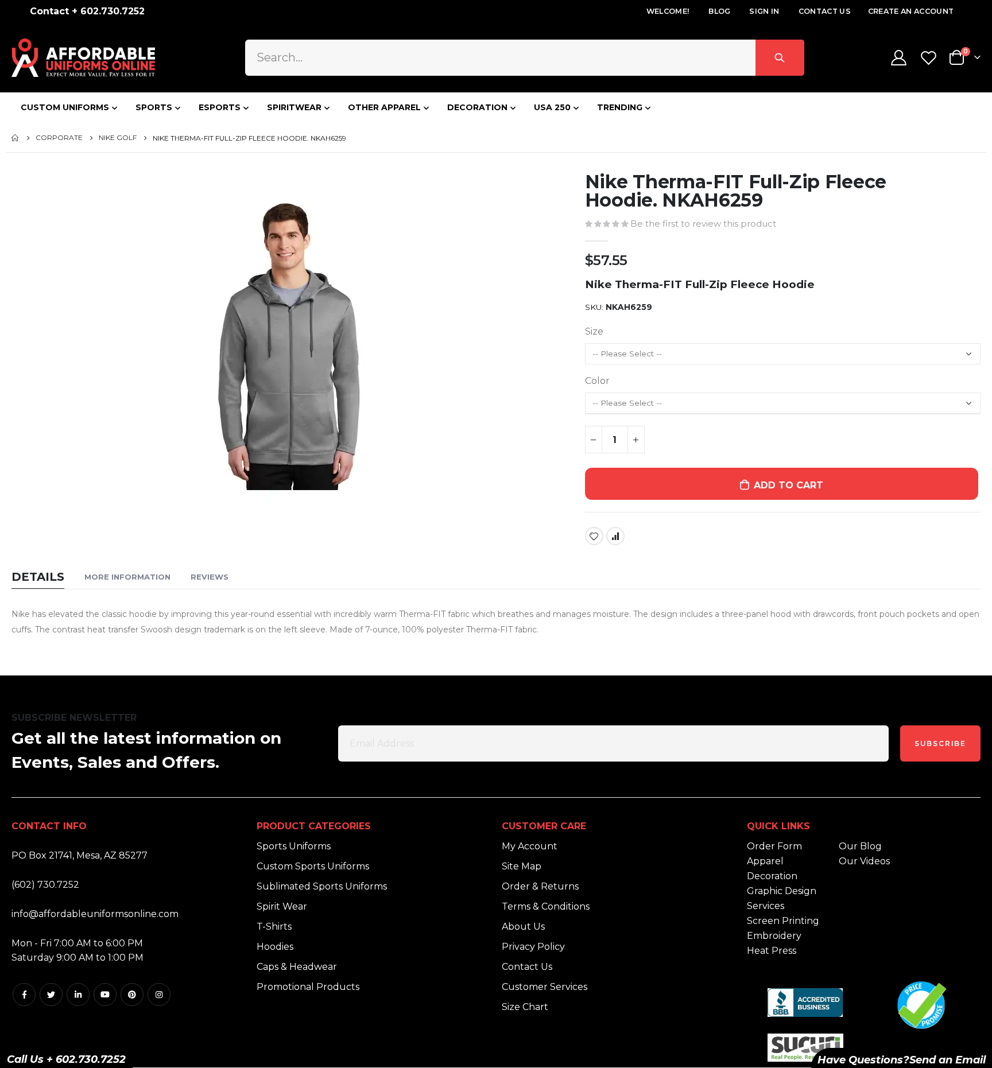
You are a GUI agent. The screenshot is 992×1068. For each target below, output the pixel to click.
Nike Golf (118, 137)
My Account (529, 846)
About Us (523, 926)
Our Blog (860, 846)
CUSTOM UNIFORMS (65, 107)
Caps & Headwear (297, 966)
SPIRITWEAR (294, 107)
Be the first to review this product (703, 224)
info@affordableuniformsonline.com (95, 913)
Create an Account (911, 11)
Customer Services (544, 986)
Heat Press (771, 950)
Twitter (51, 994)
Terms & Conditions (546, 906)
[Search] (779, 57)
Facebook (24, 994)
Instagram (159, 994)
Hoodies (275, 946)
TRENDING (619, 107)
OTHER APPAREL (384, 107)
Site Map (521, 866)
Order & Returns (540, 886)
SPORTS (153, 107)
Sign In (764, 11)
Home (15, 138)
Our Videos (864, 861)
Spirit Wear (282, 906)
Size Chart (525, 1006)
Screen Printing (783, 920)
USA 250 (552, 107)
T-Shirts (274, 926)
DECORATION (477, 107)
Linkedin (78, 994)
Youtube (105, 994)
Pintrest (132, 994)
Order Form (774, 846)
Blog (719, 11)
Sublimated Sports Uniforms (322, 886)
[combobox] (524, 57)
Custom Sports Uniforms (313, 866)
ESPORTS (220, 107)
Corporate (59, 137)
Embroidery (774, 935)
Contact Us (825, 11)
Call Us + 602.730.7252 (66, 1059)
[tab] (37, 577)
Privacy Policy (533, 946)
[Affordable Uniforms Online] (83, 57)
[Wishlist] (930, 57)
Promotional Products (308, 986)
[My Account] (898, 57)
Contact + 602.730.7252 (87, 11)
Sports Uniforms (294, 846)
